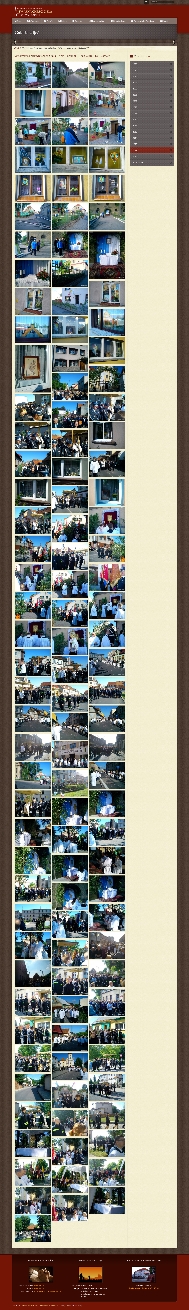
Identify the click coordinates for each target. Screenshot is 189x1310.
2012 (16, 48)
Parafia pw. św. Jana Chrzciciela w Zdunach (39, 1305)
